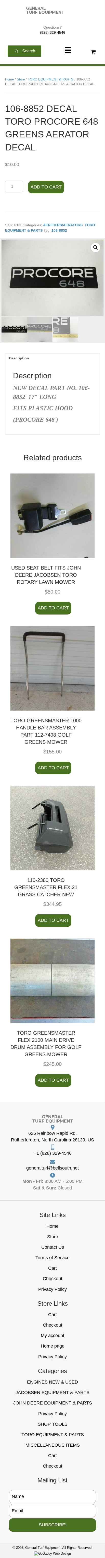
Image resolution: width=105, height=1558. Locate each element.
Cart (52, 1268)
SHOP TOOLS (53, 1424)
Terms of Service (52, 1257)
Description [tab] (19, 358)
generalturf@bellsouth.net (52, 1168)
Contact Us (52, 1247)
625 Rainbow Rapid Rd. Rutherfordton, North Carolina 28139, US (52, 1136)
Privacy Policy (52, 1289)
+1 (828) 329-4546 (53, 1153)
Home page (52, 1346)
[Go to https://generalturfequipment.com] (45, 10)
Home (9, 79)
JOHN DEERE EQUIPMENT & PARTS (52, 1403)
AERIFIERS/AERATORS (63, 225)
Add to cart (46, 187)
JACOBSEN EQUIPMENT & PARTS (52, 1392)
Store (21, 79)
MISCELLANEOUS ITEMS (52, 1445)
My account (52, 1335)
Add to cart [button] (53, 607)
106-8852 (59, 230)
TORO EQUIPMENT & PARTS (50, 79)
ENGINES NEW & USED (52, 1382)
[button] (24, 51)
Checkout (52, 1278)
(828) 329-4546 (52, 32)
